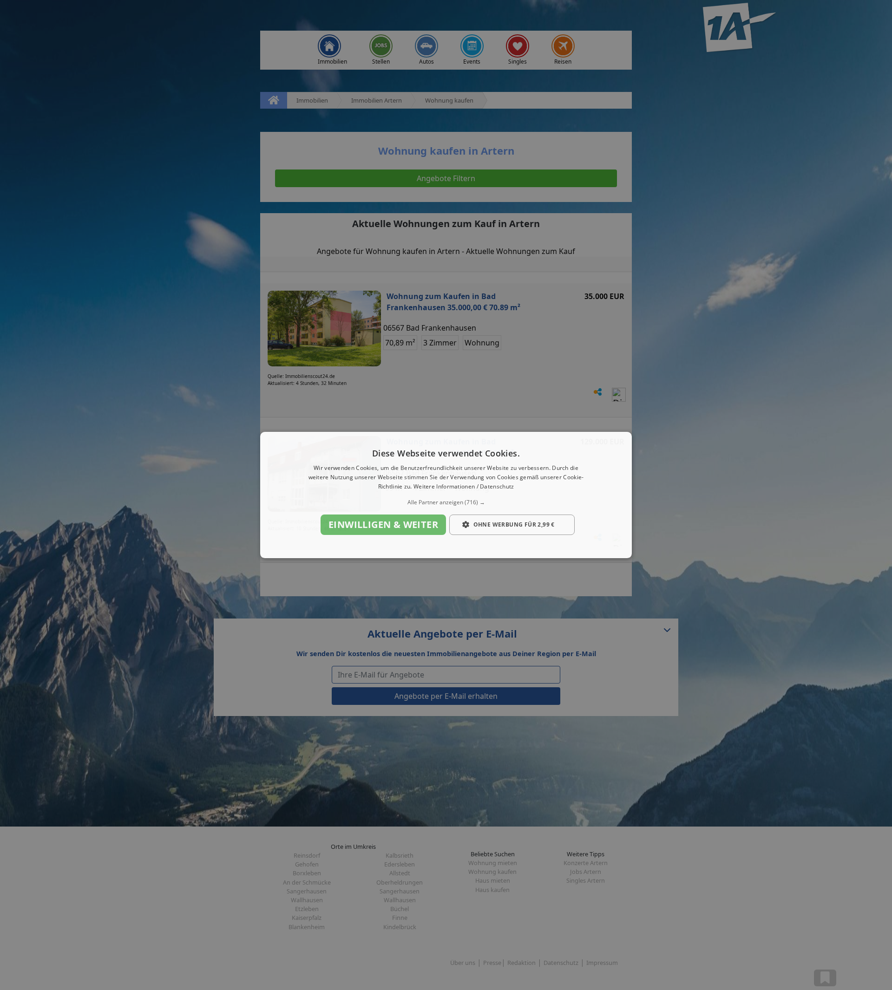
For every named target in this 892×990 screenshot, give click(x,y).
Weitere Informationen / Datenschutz (463, 486)
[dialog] (446, 495)
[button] (446, 502)
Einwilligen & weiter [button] (383, 524)
